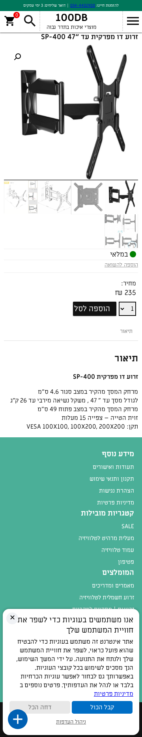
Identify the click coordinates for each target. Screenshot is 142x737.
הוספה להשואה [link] (121, 264)
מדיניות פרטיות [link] (115, 502)
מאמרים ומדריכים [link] (113, 586)
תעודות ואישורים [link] (113, 467)
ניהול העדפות (71, 722)
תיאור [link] (126, 331)
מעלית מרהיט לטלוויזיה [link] (106, 538)
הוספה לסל (92, 309)
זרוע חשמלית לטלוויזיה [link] (106, 597)
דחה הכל (40, 707)
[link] (17, 57)
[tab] (126, 331)
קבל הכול (102, 707)
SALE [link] (127, 526)
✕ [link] (12, 617)
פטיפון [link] (126, 562)
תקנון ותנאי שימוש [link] (112, 479)
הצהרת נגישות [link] (116, 491)
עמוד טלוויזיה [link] (117, 550)
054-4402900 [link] (82, 5)
